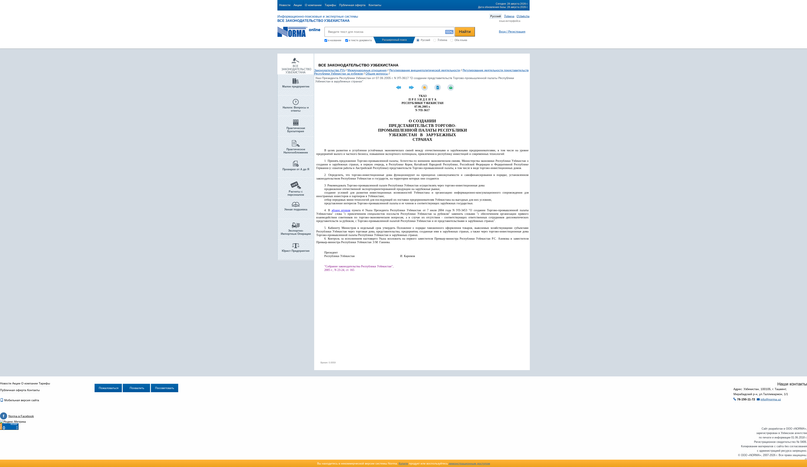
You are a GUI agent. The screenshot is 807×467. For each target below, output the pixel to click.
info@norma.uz (771, 399)
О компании (313, 5)
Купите (403, 463)
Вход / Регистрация (512, 31)
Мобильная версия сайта (21, 400)
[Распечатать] (451, 87)
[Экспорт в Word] (438, 87)
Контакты (375, 5)
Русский (495, 16)
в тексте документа (360, 40)
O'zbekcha (523, 16)
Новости (284, 5)
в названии (334, 40)
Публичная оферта (352, 5)
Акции (298, 5)
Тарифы (330, 5)
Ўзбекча (509, 16)
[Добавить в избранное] (425, 87)
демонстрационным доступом (469, 463)
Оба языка (461, 40)
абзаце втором (341, 210)
